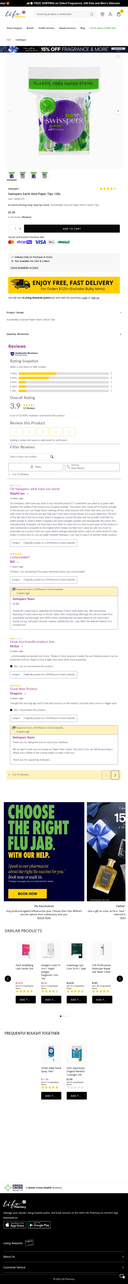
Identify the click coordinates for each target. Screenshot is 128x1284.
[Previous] (8, 979)
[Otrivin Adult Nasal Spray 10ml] (51, 1054)
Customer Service (14, 1267)
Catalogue (21, 39)
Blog (82, 27)
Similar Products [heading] (23, 930)
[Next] (118, 111)
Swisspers (13, 188)
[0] (119, 14)
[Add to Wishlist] (118, 56)
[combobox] (65, 14)
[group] (25, 972)
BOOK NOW (44, 918)
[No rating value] (75, 1087)
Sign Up (95, 297)
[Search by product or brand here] (92, 14)
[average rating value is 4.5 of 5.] (75, 991)
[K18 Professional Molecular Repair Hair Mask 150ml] (102, 951)
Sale (9, 39)
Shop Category (14, 27)
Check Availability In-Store (24, 267)
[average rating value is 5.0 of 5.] (101, 991)
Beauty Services (67, 27)
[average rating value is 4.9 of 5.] (25, 991)
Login (85, 297)
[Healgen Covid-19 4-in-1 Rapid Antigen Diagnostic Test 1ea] (51, 951)
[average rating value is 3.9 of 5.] (108, 188)
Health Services (46, 27)
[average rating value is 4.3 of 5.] (50, 991)
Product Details (15, 312)
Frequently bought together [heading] (32, 1034)
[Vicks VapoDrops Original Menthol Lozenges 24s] (77, 1054)
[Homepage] (15, 14)
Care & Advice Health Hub (103, 27)
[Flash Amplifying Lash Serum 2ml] (26, 951)
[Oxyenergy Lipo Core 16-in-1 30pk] (77, 951)
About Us (9, 1257)
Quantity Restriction (18, 334)
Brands (30, 27)
